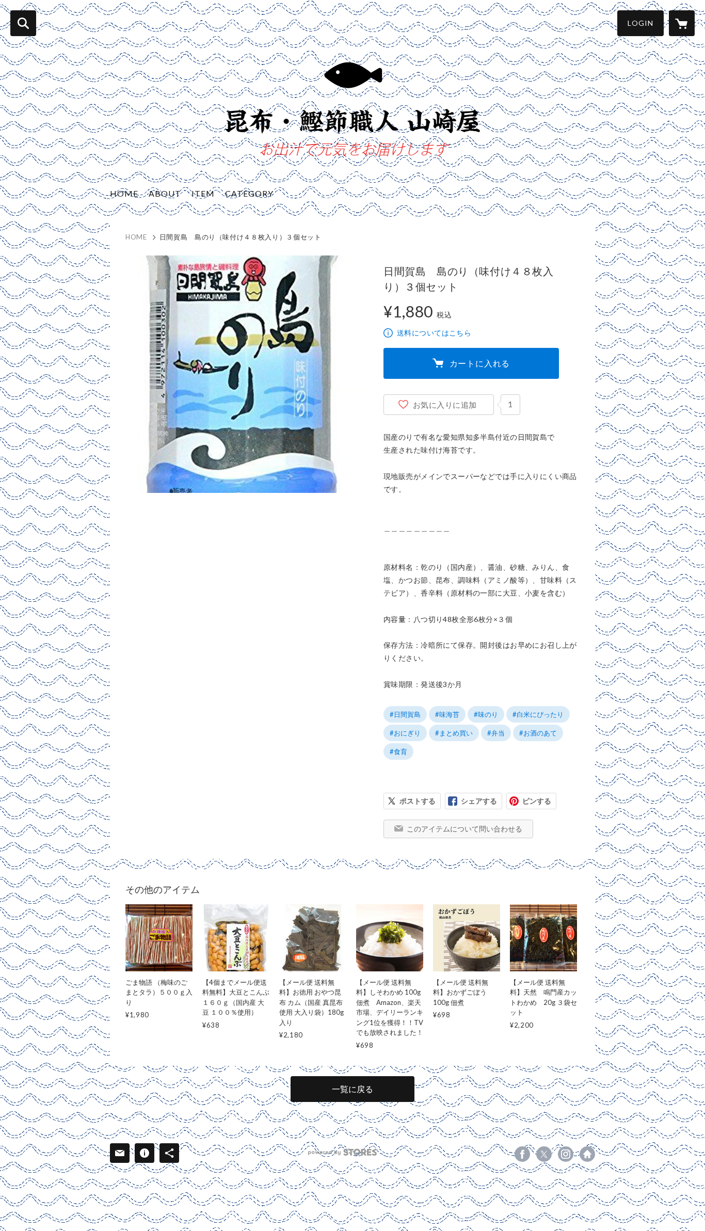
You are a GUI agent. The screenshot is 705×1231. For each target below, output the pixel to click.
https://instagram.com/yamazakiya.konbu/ (565, 1154)
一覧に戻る (352, 1089)
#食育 (398, 751)
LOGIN (640, 23)
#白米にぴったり (538, 714)
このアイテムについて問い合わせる (464, 828)
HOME (124, 193)
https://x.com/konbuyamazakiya (544, 1154)
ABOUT (165, 193)
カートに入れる (480, 363)
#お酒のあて (538, 733)
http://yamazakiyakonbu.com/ (587, 1154)
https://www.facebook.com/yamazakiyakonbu (522, 1154)
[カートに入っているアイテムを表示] (682, 23)
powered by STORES (342, 1152)
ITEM (203, 193)
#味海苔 (447, 714)
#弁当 (496, 733)
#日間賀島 (405, 714)
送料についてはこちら (434, 332)
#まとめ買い (454, 733)
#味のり (486, 714)
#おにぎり (405, 733)
